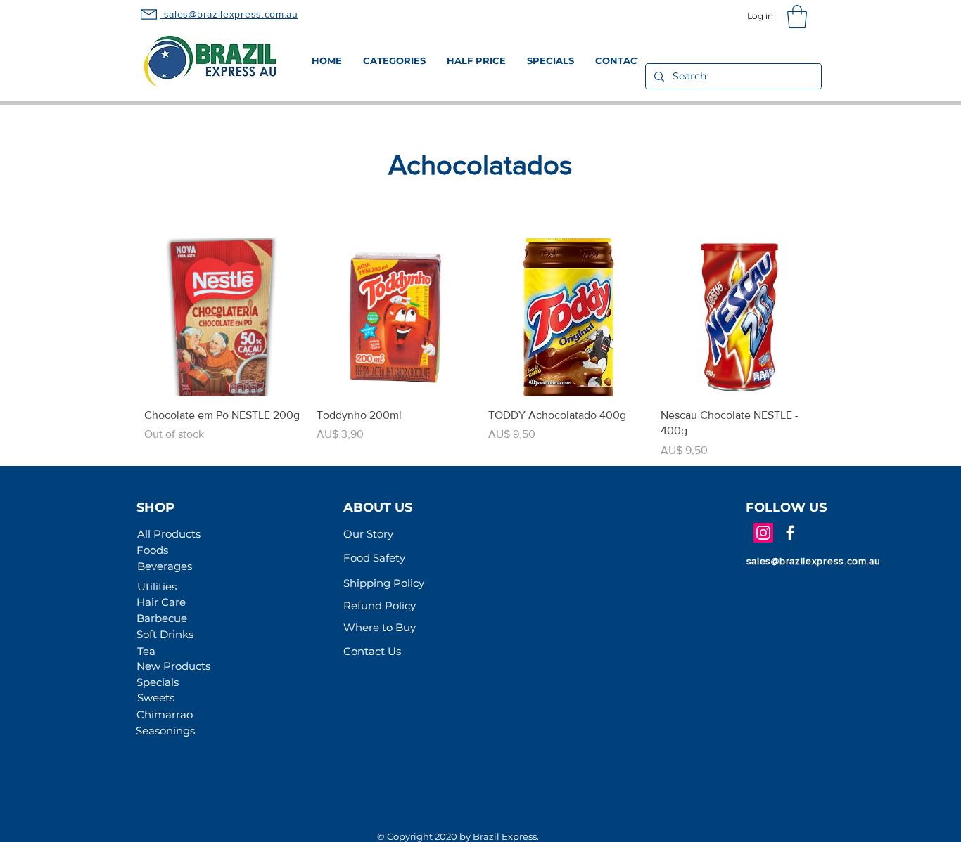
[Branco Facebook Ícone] (790, 533)
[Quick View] (223, 317)
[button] (797, 16)
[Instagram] (763, 533)
